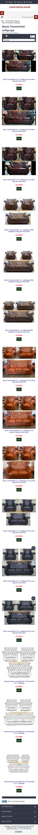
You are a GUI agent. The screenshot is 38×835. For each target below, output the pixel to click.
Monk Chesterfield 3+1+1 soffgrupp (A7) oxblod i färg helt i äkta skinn (19, 130)
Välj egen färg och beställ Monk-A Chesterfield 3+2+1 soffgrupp (19, 782)
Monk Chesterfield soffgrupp (16, 801)
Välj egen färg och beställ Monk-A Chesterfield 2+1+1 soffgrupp (19, 682)
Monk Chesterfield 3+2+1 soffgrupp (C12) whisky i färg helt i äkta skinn (19, 381)
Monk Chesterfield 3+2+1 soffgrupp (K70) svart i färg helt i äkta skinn (19, 632)
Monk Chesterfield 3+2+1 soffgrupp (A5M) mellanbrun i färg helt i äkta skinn (19, 331)
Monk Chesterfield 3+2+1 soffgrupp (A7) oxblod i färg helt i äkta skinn (19, 80)
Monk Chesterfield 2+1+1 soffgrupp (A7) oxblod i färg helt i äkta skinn (19, 180)
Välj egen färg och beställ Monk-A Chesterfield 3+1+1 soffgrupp (19, 732)
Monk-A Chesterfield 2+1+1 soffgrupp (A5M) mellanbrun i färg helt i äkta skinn (19, 230)
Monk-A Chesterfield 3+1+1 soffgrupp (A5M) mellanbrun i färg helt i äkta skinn (19, 281)
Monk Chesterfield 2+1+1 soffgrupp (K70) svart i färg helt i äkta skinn (19, 531)
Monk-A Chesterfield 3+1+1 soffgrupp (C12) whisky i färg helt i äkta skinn (19, 431)
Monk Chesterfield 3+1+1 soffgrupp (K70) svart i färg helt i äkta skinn (19, 582)
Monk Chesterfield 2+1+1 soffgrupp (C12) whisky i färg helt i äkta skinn (19, 481)
